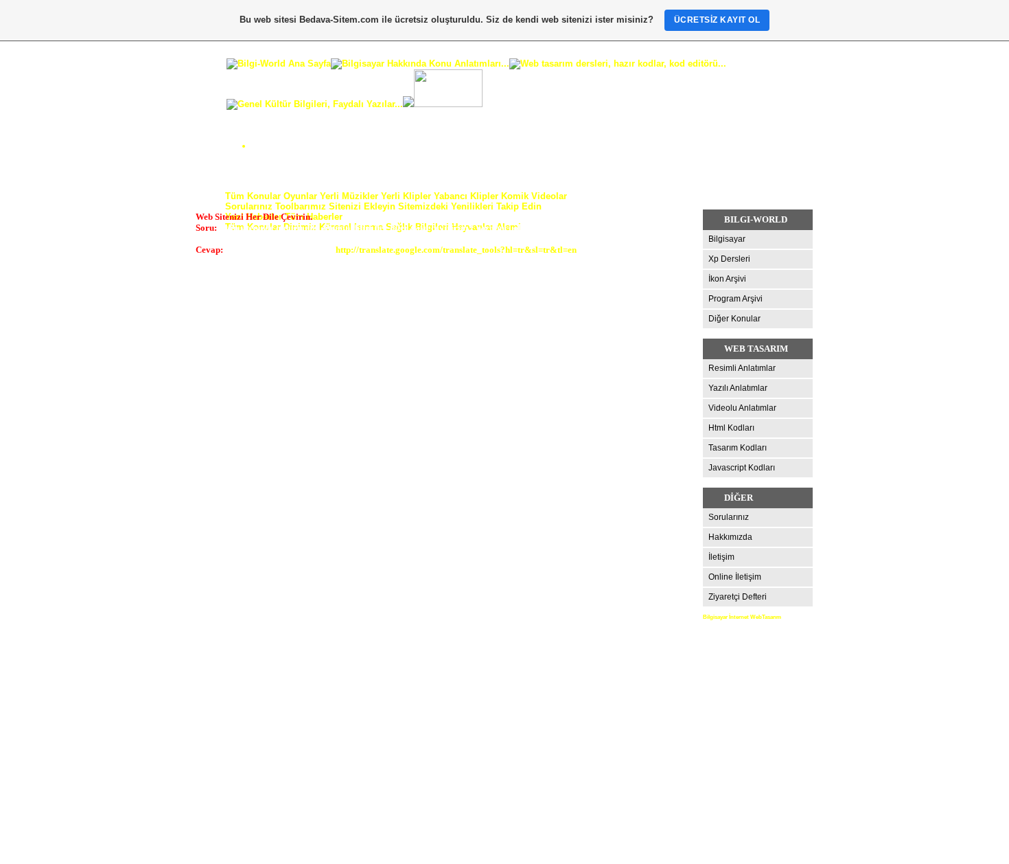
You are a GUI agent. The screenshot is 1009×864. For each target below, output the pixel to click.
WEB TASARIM (756, 348)
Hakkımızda (730, 537)
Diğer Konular (734, 318)
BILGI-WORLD (755, 219)
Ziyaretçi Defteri (737, 597)
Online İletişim (734, 577)
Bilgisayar (726, 239)
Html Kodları (731, 428)
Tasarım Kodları (737, 448)
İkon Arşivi (727, 279)
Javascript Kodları (741, 468)
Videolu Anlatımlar (742, 408)
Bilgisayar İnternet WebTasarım (742, 617)
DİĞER (738, 497)
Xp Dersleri (729, 259)
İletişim (721, 557)
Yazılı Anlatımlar (737, 388)
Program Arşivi (735, 299)
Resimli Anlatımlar (742, 368)
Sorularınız (728, 517)
